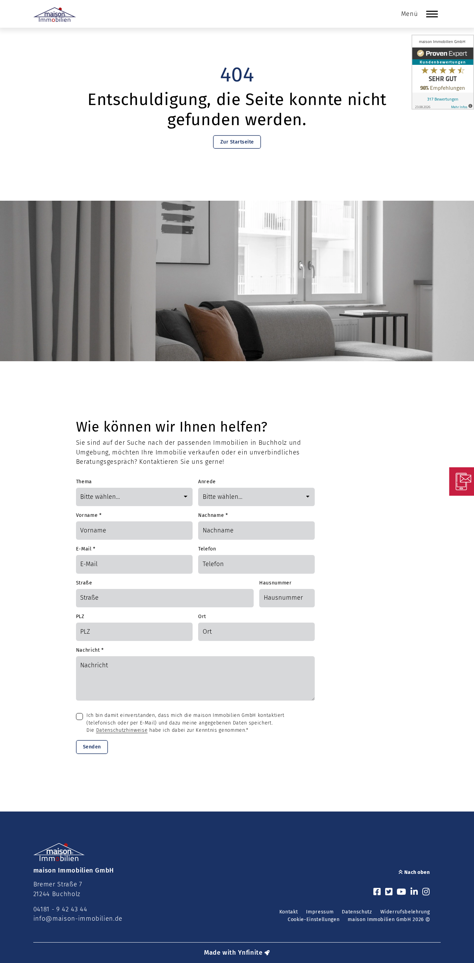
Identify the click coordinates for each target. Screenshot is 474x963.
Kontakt (288, 912)
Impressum (319, 912)
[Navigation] (432, 14)
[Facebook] (377, 892)
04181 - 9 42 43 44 (60, 909)
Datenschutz (357, 912)
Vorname (89, 515)
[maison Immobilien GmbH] (54, 15)
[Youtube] (401, 892)
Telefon (207, 549)
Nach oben (416, 872)
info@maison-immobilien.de (78, 918)
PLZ (80, 616)
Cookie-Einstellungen (313, 919)
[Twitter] (389, 892)
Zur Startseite (237, 142)
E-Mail (85, 549)
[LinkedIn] (414, 892)
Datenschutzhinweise (122, 730)
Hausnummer (275, 583)
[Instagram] (426, 892)
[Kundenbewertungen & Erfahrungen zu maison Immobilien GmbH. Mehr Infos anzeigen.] (443, 72)
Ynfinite (250, 952)
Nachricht (90, 650)
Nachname (213, 515)
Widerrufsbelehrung (405, 912)
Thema (84, 482)
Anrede (207, 482)
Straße (84, 583)
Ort (202, 616)
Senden (92, 747)
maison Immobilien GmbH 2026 (386, 919)
